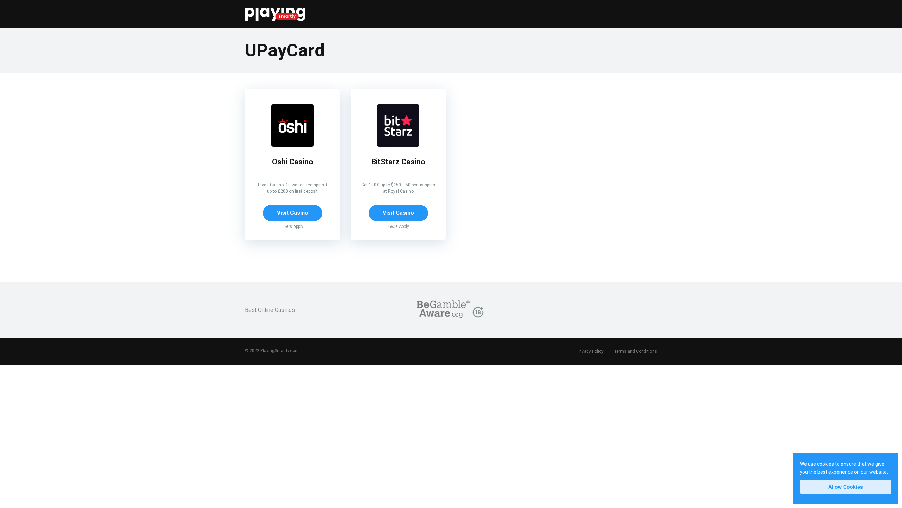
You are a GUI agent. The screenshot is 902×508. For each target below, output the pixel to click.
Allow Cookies (845, 487)
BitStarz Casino (398, 161)
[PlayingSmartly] (275, 11)
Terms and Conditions (635, 351)
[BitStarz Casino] (398, 144)
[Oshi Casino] (292, 144)
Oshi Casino (292, 161)
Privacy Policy (590, 351)
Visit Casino (292, 213)
